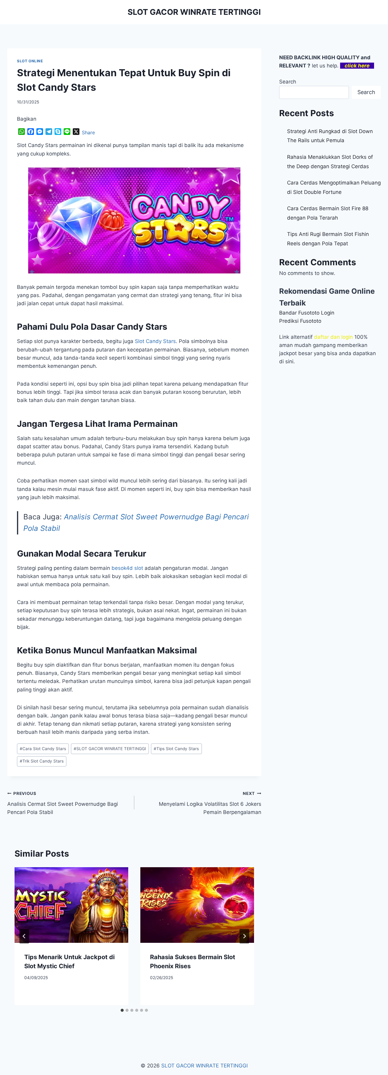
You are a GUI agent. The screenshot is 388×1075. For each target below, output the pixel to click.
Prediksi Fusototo (300, 321)
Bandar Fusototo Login (306, 313)
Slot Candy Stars (155, 341)
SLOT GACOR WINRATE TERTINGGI (110, 748)
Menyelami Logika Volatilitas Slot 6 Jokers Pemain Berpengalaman (210, 803)
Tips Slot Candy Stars (176, 748)
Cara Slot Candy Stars (43, 748)
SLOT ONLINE (30, 61)
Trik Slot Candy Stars (42, 761)
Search (287, 82)
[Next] (244, 936)
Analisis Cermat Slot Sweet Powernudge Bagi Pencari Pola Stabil (62, 803)
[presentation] (71, 905)
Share (88, 132)
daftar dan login (333, 337)
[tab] (122, 1010)
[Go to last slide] (24, 936)
